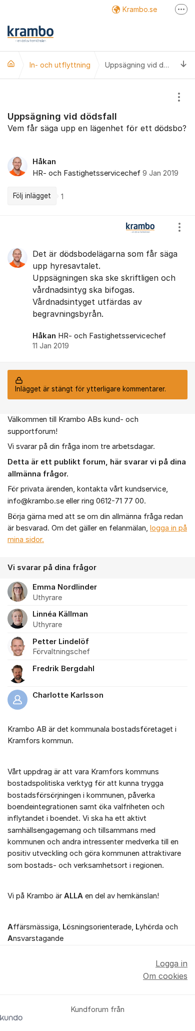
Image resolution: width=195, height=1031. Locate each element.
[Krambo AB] (11, 64)
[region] (97, 147)
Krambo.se (139, 9)
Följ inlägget (32, 196)
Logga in (172, 963)
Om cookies (165, 976)
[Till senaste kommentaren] (184, 65)
